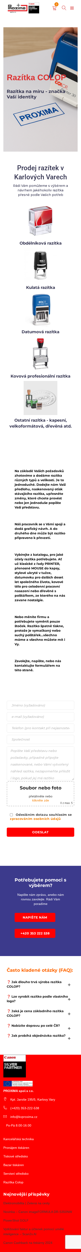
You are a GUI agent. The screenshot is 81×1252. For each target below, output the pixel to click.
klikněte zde (40, 800)
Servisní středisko (16, 1173)
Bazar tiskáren (13, 1165)
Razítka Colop (13, 1182)
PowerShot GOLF (16, 1220)
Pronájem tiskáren (16, 1147)
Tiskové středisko (15, 1156)
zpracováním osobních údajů (35, 819)
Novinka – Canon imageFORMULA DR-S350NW (37, 1212)
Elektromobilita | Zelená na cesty (26, 1203)
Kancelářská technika (18, 1139)
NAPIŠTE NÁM (35, 917)
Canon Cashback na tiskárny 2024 (27, 1242)
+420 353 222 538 (35, 933)
